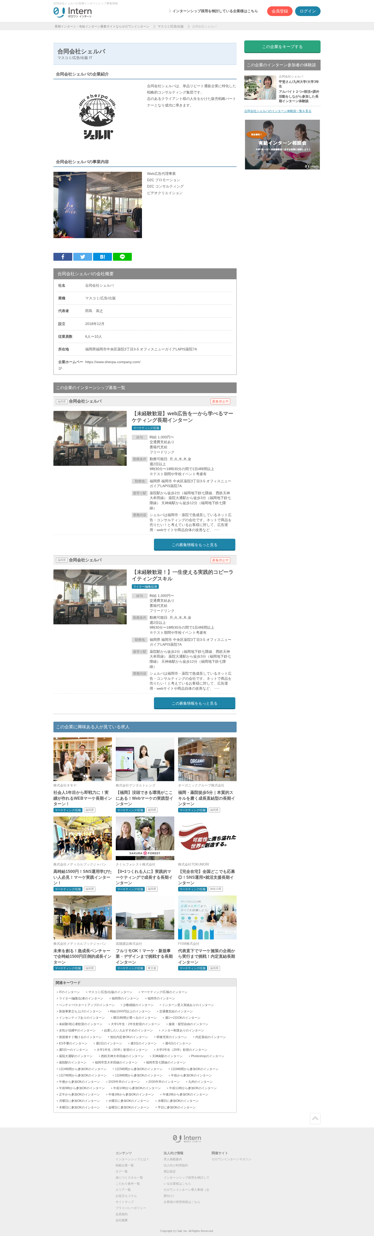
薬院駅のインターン (73, 1062)
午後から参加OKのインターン (79, 1082)
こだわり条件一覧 (128, 1183)
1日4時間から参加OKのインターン (83, 1069)
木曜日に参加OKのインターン (79, 1107)
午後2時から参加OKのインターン (185, 1094)
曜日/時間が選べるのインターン (135, 1017)
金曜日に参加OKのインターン (128, 1107)
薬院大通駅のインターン (76, 1056)
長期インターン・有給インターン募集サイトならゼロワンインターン (102, 26)
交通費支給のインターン (176, 1011)
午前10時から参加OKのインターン (137, 1088)
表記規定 (170, 1171)
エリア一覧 (123, 1190)
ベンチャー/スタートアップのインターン (87, 1005)
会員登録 (280, 11)
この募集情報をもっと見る (195, 545)
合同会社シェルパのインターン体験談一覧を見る (277, 111)
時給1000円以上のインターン (130, 1011)
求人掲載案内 (173, 1159)
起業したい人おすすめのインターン (128, 1030)
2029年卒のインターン (124, 1082)
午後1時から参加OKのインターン (131, 1094)
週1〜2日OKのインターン (182, 1017)
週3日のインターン (144, 1043)
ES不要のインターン (73, 1043)
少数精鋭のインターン (138, 1005)
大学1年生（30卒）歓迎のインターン (122, 1050)
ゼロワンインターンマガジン (231, 1159)
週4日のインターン (178, 1043)
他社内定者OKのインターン (129, 1037)
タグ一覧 (122, 1171)
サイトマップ (125, 1202)
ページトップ (315, 1118)
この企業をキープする (282, 46)
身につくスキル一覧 (129, 1177)
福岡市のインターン (161, 998)
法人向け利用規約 (176, 1165)
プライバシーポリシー (131, 1208)
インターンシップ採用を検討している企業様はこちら (215, 11)
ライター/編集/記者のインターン (81, 998)
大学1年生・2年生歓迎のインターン (135, 1024)
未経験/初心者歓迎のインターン (81, 1024)
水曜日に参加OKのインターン (178, 1101)
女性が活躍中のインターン (77, 1030)
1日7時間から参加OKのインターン (83, 1075)
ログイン (308, 11)
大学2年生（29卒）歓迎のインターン (181, 1050)
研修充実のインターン (171, 1037)
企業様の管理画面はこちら (182, 1202)
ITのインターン (69, 992)
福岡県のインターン (125, 998)
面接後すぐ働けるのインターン (80, 1037)
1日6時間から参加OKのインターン (195, 1069)
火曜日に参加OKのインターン (128, 1101)
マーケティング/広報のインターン (164, 992)
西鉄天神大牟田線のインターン (122, 1056)
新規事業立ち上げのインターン (80, 1011)
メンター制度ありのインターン (182, 1030)
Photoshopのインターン (207, 1056)
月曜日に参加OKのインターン (79, 1101)
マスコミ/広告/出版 (171, 26)
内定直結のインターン (210, 1037)
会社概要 (122, 1220)
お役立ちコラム (126, 1196)
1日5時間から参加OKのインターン (139, 1069)
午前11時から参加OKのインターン (193, 1088)
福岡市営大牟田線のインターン (116, 1062)
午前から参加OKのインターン (191, 1075)
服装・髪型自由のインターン (188, 1024)
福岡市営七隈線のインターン (166, 1062)
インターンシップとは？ (132, 1159)
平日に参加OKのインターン (177, 1107)
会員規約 (122, 1214)
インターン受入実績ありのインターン (188, 1005)
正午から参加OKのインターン (79, 1094)
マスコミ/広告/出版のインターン (110, 992)
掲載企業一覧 (125, 1165)
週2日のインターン (109, 1043)
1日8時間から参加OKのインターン (139, 1075)
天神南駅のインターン (167, 1056)
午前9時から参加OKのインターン (82, 1088)
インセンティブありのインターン (82, 1017)
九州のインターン (200, 1082)
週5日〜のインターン (73, 1050)
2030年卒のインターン (164, 1082)
